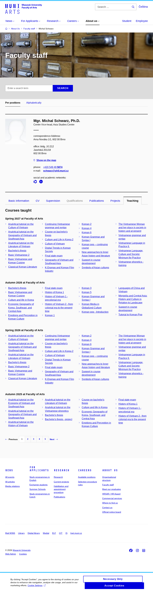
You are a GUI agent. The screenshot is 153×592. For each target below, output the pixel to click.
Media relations (12, 486)
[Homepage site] (23, 9)
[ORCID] (41, 182)
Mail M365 (10, 533)
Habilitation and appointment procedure (61, 489)
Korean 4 (86, 228)
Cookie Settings (35, 585)
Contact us (107, 507)
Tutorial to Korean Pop (130, 314)
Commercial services (112, 498)
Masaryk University (22, 550)
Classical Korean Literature (22, 267)
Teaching (132, 200)
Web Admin (10, 554)
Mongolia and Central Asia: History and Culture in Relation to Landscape (132, 299)
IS (66, 533)
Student (126, 20)
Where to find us (110, 503)
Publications (96, 200)
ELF (54, 533)
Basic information (19, 200)
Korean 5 (86, 292)
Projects (115, 200)
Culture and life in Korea (21, 300)
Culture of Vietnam (55, 243)
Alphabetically (33, 102)
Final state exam (53, 255)
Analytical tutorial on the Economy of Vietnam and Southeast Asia (21, 403)
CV (37, 200)
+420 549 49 (52, 167)
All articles (10, 482)
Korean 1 (50, 315)
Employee (142, 20)
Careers (85, 470)
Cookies (23, 554)
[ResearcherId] (36, 182)
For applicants (39, 469)
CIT (60, 533)
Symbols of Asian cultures (95, 267)
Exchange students (38, 485)
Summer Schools (37, 489)
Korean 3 (86, 288)
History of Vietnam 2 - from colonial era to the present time (59, 307)
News (9, 470)
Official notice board (111, 512)
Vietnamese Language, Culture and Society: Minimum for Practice (130, 254)
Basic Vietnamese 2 (18, 255)
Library (21, 533)
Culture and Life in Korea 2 (59, 239)
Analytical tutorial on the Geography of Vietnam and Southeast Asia (22, 235)
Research (61, 470)
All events (9, 477)
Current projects (61, 482)
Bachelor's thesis (17, 250)
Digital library (34, 533)
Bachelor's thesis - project (58, 419)
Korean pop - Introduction (95, 312)
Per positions (12, 102)
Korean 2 (86, 224)
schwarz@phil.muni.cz (56, 170)
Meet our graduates (111, 489)
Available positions (86, 477)
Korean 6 (86, 232)
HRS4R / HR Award (111, 494)
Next (52, 439)
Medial (46, 533)
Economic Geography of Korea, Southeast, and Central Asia (21, 307)
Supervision (53, 200)
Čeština (143, 6)
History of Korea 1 (54, 292)
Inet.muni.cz (76, 533)
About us (110, 470)
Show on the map (46, 160)
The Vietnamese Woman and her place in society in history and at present (132, 227)
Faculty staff (108, 485)
